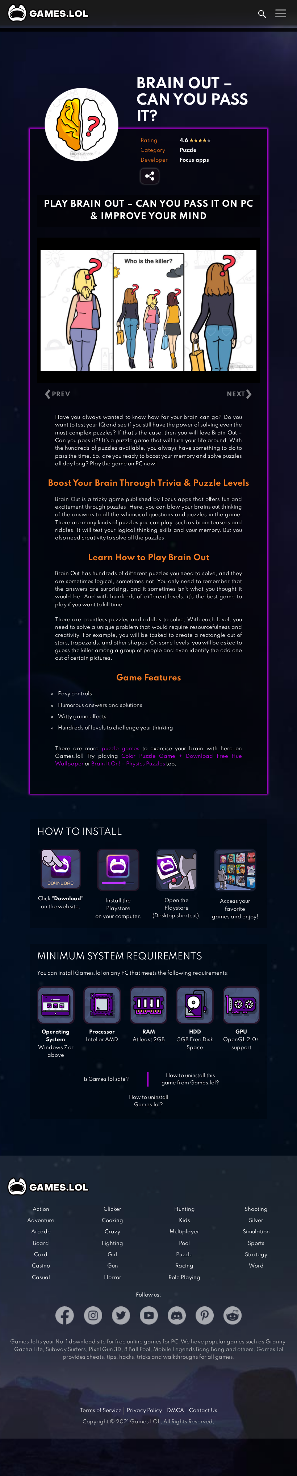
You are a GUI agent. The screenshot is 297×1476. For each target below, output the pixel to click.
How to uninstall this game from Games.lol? (190, 1079)
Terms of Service (101, 1410)
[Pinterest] (204, 1317)
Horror (112, 1277)
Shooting (256, 1209)
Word (256, 1266)
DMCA (175, 1410)
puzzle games (120, 748)
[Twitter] (121, 1317)
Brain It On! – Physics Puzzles (128, 764)
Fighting (112, 1243)
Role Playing (184, 1277)
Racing (184, 1266)
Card (40, 1254)
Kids (184, 1220)
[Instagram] (93, 1317)
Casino (41, 1266)
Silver (256, 1220)
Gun (112, 1266)
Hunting (184, 1209)
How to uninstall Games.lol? (148, 1101)
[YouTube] (149, 1317)
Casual (41, 1277)
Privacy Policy (144, 1410)
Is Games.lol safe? (106, 1079)
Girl (112, 1254)
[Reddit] (232, 1317)
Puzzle (188, 150)
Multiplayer (184, 1231)
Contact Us (203, 1410)
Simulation (256, 1231)
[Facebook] (65, 1317)
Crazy (112, 1231)
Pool (184, 1243)
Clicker (112, 1209)
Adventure (40, 1220)
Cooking (112, 1220)
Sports (256, 1243)
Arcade (41, 1231)
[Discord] (177, 1317)
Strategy (256, 1254)
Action (41, 1209)
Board (41, 1243)
